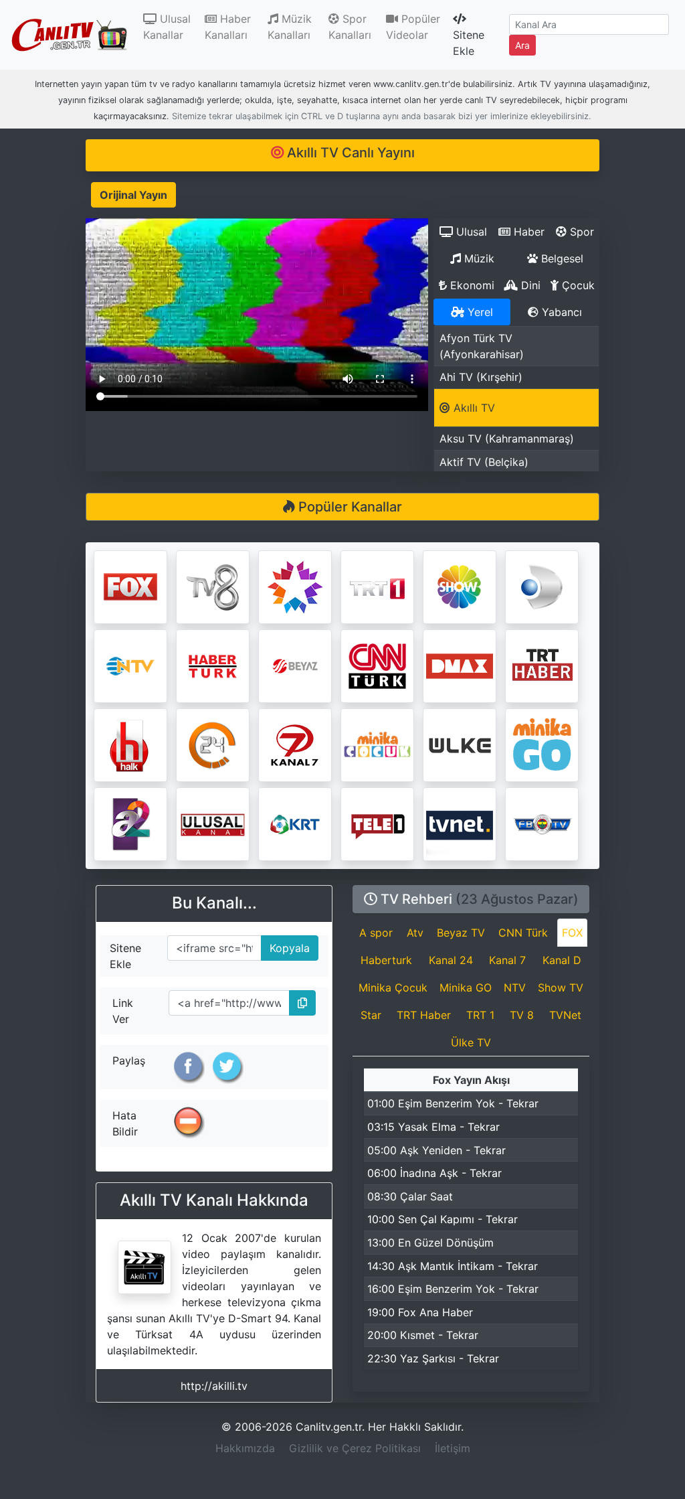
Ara (522, 45)
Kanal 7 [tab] (507, 960)
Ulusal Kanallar (171, 27)
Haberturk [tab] (386, 960)
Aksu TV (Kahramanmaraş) (506, 438)
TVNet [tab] (565, 1015)
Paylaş (128, 1060)
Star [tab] (371, 1015)
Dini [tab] (529, 285)
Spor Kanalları (349, 27)
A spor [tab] (376, 932)
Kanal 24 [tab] (451, 960)
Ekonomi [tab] (470, 285)
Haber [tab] (527, 231)
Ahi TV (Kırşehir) (480, 377)
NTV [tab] (515, 987)
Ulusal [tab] (470, 231)
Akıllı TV (472, 407)
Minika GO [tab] (465, 987)
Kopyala (285, 945)
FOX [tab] (572, 932)
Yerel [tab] (478, 312)
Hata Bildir (125, 1123)
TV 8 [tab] (522, 1015)
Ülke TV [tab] (471, 1042)
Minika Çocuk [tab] (393, 987)
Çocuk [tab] (577, 285)
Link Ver (122, 1011)
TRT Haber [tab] (424, 1015)
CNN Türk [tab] (523, 932)
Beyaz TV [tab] (461, 932)
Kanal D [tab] (562, 960)
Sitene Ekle (468, 43)
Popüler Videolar (413, 27)
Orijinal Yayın (133, 195)
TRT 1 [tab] (480, 1015)
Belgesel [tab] (560, 258)
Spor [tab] (580, 231)
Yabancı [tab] (560, 312)
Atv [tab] (415, 932)
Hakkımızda (245, 1448)
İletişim (452, 1448)
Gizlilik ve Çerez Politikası (355, 1448)
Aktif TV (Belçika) (483, 462)
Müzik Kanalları (290, 27)
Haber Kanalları (228, 27)
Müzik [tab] (477, 258)
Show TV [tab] (560, 987)
